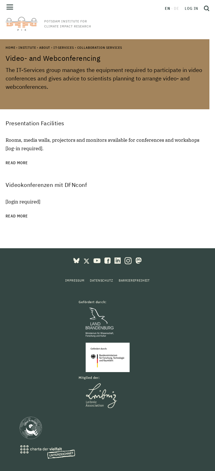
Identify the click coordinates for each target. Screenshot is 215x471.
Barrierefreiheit (134, 280)
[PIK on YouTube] (98, 260)
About (44, 47)
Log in (191, 8)
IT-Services (63, 47)
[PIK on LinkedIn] (118, 260)
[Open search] (205, 8)
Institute (27, 47)
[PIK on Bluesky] (77, 260)
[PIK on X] (87, 260)
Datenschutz (101, 280)
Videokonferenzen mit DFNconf (46, 185)
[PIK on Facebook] (108, 260)
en (167, 8)
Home (10, 47)
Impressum (75, 280)
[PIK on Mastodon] (138, 260)
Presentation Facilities (35, 123)
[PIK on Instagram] (129, 260)
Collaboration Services (99, 47)
